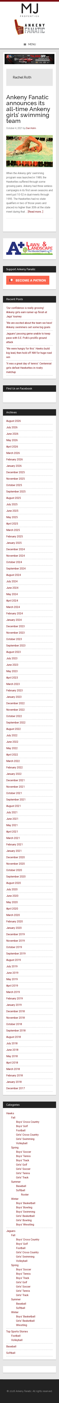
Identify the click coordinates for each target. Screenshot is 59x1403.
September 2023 (16, 645)
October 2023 (14, 639)
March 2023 (13, 684)
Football (20, 1130)
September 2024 (16, 568)
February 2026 (14, 459)
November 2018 (15, 1017)
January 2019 (14, 1004)
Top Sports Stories (17, 1331)
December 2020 (15, 857)
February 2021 (14, 844)
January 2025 (14, 542)
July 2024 (12, 581)
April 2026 (12, 446)
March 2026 (13, 453)
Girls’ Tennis (23, 1173)
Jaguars (10, 1231)
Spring (15, 1147)
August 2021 (13, 806)
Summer (16, 1181)
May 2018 (12, 1056)
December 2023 (15, 626)
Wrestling (21, 1325)
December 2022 (15, 703)
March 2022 (13, 761)
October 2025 (14, 485)
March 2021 (13, 838)
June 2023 (12, 664)
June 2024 (12, 587)
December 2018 (15, 1011)
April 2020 (12, 908)
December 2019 (15, 934)
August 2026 (13, 421)
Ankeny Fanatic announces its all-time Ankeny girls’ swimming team (28, 109)
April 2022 (12, 754)
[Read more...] (35, 211)
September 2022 (16, 722)
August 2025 (13, 498)
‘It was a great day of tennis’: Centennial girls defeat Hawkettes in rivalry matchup (28, 368)
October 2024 (14, 562)
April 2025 (12, 523)
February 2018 (14, 1075)
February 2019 (14, 998)
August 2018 (13, 1037)
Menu (32, 44)
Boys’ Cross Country (27, 1121)
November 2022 (15, 709)
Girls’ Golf (21, 1164)
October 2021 (14, 793)
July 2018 (12, 1043)
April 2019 (12, 985)
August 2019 (13, 960)
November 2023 (15, 632)
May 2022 (12, 748)
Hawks (10, 1113)
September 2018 (16, 1030)
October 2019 (14, 947)
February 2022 (14, 767)
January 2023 (14, 696)
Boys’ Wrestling (25, 1224)
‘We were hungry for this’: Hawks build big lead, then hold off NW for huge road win (29, 353)
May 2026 (12, 440)
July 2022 (12, 735)
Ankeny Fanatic (29, 27)
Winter (15, 1198)
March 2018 (13, 1069)
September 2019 (16, 953)
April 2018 (12, 1062)
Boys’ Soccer (23, 1151)
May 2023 (12, 671)
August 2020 (13, 883)
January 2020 (14, 927)
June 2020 (12, 895)
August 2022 (13, 729)
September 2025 (16, 491)
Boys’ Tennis (23, 1156)
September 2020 (16, 876)
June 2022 (12, 741)
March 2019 (13, 992)
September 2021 (16, 799)
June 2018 (12, 1049)
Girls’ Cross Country (27, 1134)
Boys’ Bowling (24, 1207)
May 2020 (12, 902)
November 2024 (15, 555)
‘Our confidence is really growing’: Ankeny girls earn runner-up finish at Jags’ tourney (26, 312)
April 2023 (12, 677)
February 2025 (14, 536)
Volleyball (21, 1143)
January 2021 (14, 850)
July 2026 (12, 427)
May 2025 (12, 517)
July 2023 (12, 658)
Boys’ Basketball (25, 1203)
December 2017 (15, 1088)
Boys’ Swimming (25, 1211)
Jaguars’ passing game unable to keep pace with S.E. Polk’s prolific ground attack (28, 338)
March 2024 (13, 607)
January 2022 (14, 773)
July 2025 (12, 504)
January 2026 (14, 465)
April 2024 (12, 600)
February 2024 (14, 613)
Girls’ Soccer (23, 1169)
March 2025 (13, 530)
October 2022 (14, 716)
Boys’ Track (22, 1160)
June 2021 (12, 818)
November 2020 (15, 863)
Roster (25, 1194)
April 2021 (12, 831)
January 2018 (14, 1081)
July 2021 (12, 812)
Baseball (21, 1186)
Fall (13, 1117)
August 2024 (13, 575)
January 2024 (14, 619)
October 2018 (14, 1024)
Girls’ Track (22, 1177)
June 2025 (12, 510)
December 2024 (15, 549)
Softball (20, 1190)
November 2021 (15, 786)
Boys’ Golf (22, 1126)
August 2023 (13, 652)
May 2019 (12, 979)
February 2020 (14, 921)
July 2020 (12, 889)
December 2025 (15, 472)
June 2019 (12, 972)
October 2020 (14, 870)
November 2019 (15, 940)
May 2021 (12, 825)
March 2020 (13, 915)
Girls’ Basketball (25, 1216)
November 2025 (15, 478)
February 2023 (14, 690)
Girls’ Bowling (24, 1220)
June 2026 (12, 433)
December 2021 (15, 780)
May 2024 (12, 594)
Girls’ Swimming (25, 1139)
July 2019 (12, 966)
